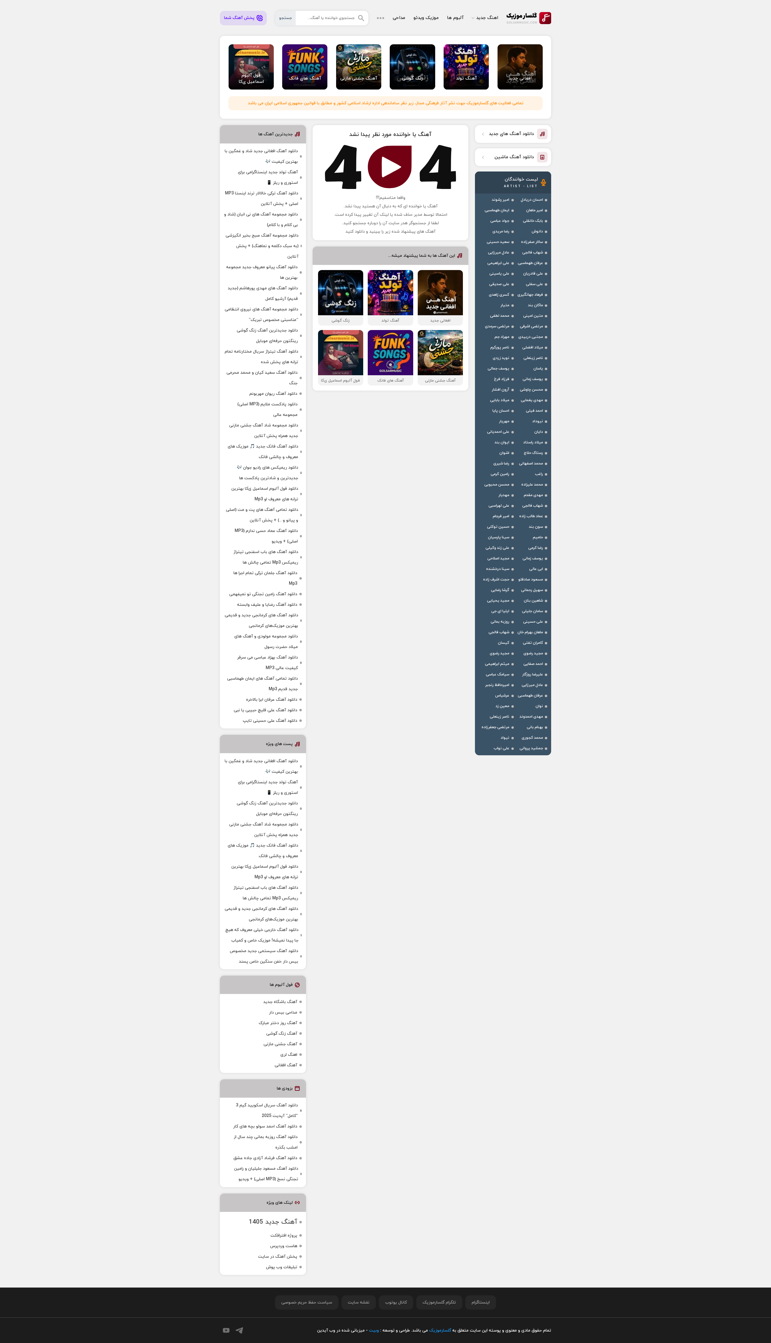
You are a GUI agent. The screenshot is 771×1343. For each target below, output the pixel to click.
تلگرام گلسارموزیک (439, 1302)
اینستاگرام (481, 1302)
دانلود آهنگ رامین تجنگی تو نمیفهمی (263, 594)
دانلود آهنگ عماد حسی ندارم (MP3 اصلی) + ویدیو (266, 536)
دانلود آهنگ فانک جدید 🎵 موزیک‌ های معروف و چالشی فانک (263, 452)
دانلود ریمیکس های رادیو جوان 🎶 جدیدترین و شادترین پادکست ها (267, 473)
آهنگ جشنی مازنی (280, 1044)
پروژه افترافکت (283, 1235)
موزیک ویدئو (426, 18)
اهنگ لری (288, 1055)
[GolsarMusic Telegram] (239, 1330)
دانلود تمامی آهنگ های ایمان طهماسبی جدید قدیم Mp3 (262, 684)
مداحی (399, 18)
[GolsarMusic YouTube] (226, 1330)
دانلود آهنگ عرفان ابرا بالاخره (271, 700)
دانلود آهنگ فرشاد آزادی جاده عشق (265, 1158)
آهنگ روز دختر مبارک (278, 1023)
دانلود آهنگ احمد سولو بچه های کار (265, 1126)
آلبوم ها (455, 18)
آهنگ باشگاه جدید (280, 1002)
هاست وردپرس (283, 1246)
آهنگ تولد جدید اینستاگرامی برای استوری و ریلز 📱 (268, 177)
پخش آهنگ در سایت (277, 1257)
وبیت (374, 1330)
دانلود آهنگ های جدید (511, 134)
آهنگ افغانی (286, 1065)
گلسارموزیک (529, 18)
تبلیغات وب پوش (281, 1267)
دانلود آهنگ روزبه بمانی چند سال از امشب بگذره (266, 1142)
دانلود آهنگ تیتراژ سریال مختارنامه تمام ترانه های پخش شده (261, 357)
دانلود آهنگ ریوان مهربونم (273, 394)
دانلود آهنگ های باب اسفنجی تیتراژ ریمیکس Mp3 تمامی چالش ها (265, 557)
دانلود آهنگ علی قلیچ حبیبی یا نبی (265, 710)
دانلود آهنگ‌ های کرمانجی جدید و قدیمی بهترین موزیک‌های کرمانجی (261, 620)
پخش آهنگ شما (239, 18)
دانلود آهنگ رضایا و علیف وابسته (267, 605)
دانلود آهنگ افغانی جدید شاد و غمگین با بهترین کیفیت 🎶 (261, 156)
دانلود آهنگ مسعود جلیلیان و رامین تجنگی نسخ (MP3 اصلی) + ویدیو (266, 1174)
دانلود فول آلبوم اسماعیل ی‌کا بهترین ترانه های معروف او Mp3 (264, 494)
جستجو (285, 18)
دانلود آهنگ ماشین (514, 157)
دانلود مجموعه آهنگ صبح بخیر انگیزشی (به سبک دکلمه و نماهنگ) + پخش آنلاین (262, 246)
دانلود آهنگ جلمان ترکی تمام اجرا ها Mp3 (265, 578)
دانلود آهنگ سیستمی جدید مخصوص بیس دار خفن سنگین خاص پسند (264, 956)
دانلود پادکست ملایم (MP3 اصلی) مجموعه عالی (267, 409)
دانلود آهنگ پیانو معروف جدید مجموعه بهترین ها (262, 272)
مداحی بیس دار (283, 1012)
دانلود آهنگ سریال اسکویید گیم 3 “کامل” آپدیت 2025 (267, 1110)
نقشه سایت (359, 1302)
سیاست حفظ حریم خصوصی (306, 1302)
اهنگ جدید (487, 18)
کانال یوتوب (396, 1302)
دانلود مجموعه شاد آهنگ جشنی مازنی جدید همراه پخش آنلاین (263, 431)
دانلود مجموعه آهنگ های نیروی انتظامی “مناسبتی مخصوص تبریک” (261, 315)
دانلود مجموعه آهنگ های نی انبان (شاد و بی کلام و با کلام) (261, 220)
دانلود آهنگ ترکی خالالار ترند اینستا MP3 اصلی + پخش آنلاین (261, 198)
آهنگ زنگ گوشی (281, 1033)
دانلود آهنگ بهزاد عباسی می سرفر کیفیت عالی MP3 (267, 663)
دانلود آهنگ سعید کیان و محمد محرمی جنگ (262, 378)
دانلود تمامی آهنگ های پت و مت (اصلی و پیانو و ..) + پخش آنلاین (262, 515)
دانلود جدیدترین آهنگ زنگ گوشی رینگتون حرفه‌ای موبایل (267, 336)
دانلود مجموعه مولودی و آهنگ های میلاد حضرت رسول (266, 642)
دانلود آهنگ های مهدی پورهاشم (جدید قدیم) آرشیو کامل (263, 293)
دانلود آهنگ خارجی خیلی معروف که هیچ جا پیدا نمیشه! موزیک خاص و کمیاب (261, 935)
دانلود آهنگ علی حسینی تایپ (270, 721)
